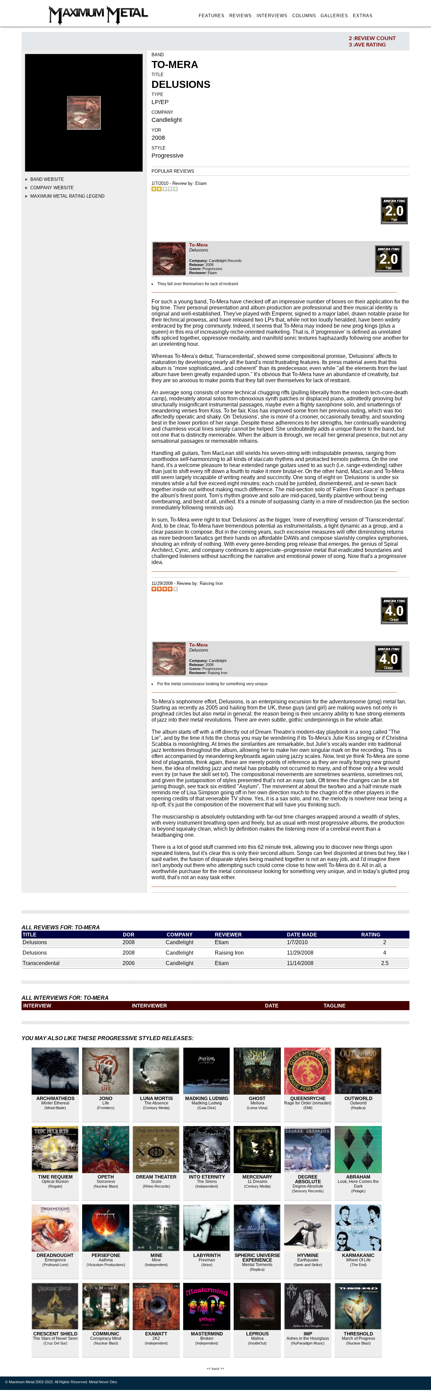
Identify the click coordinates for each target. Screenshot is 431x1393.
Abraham (358, 1177)
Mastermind (207, 1333)
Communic (106, 1333)
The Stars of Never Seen (55, 1338)
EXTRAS (363, 15)
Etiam (201, 183)
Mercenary (257, 1177)
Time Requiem (55, 1177)
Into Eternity (207, 1177)
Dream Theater (156, 1177)
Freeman (207, 1260)
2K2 (156, 1338)
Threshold (358, 1333)
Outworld (358, 1098)
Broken (206, 1338)
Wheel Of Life (358, 1260)
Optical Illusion (55, 1181)
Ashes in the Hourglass (308, 1338)
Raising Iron (211, 583)
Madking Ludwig (206, 1098)
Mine (156, 1255)
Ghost (257, 1098)
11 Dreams (257, 1181)
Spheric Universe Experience (257, 1258)
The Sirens (207, 1181)
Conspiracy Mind (105, 1338)
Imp (308, 1333)
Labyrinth (207, 1255)
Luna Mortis (156, 1098)
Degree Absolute (308, 1179)
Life (105, 1103)
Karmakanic (358, 1255)
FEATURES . (213, 15)
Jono (105, 1098)
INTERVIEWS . (274, 15)
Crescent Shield (55, 1333)
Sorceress (106, 1181)
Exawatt (156, 1333)
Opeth (106, 1177)
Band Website (47, 179)
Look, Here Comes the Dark (358, 1184)
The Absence (156, 1103)
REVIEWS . (242, 15)
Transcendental (41, 963)
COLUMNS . (306, 15)
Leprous (257, 1333)
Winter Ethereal (55, 1103)
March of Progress (358, 1338)
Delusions (35, 942)
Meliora (257, 1103)
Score (156, 1181)
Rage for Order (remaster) (307, 1103)
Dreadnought (55, 1255)
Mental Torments (257, 1264)
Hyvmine (308, 1255)
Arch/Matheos (55, 1098)
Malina (257, 1338)
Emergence (55, 1260)
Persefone (106, 1255)
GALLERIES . (336, 15)
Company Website (52, 187)
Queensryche (308, 1098)
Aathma (106, 1260)
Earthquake (308, 1260)
